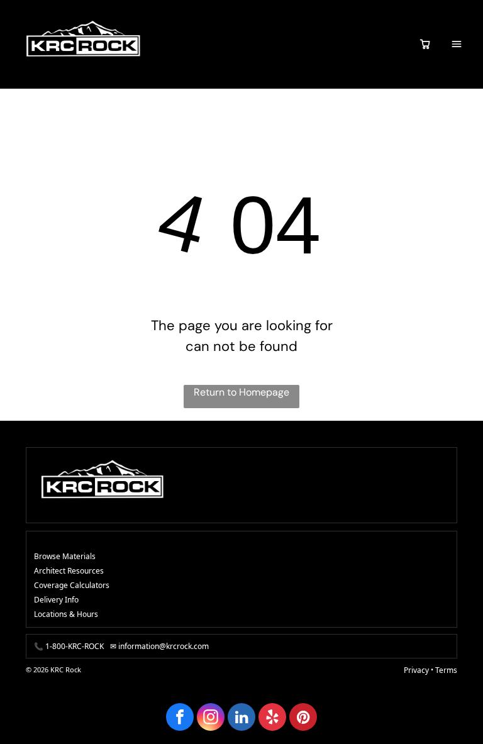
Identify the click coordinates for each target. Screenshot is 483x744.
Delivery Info (56, 599)
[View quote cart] (425, 44)
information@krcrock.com (163, 646)
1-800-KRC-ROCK (74, 646)
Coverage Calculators (71, 585)
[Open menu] (456, 44)
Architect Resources (69, 570)
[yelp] (272, 718)
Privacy (416, 670)
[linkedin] (241, 718)
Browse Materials (65, 556)
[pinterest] (303, 718)
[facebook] (180, 718)
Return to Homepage (241, 392)
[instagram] (211, 718)
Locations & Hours (66, 614)
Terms (446, 670)
